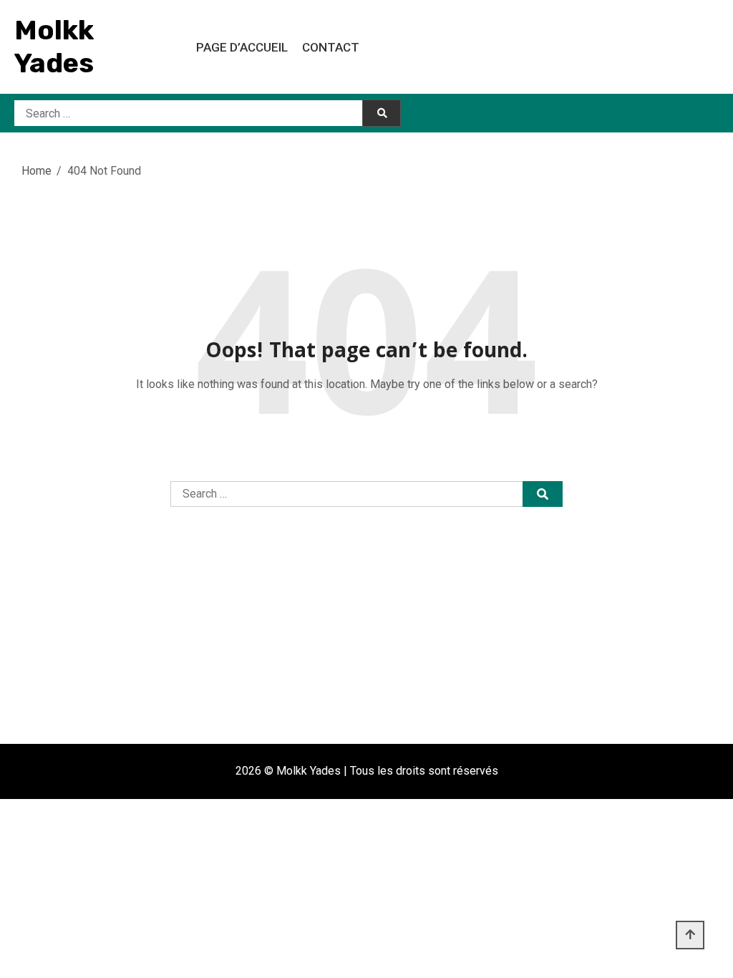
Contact (330, 47)
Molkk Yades (54, 46)
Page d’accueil (242, 47)
